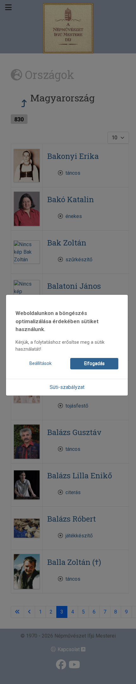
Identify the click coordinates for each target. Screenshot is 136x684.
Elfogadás (94, 363)
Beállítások (40, 363)
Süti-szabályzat (67, 387)
